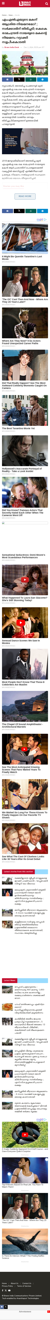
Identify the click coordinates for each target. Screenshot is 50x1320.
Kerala (17, 15)
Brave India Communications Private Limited (22, 1296)
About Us (14, 1284)
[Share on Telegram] (42, 79)
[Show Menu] (3, 3)
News (11, 15)
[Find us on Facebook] (2, 1290)
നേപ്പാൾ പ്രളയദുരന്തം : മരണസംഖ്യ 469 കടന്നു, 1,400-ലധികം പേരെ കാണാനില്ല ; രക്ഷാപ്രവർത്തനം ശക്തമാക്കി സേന (30, 993)
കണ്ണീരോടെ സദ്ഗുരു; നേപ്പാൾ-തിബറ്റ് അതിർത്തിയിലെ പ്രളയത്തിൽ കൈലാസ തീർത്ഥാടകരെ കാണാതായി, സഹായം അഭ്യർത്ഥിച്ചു (30, 928)
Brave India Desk (12, 47)
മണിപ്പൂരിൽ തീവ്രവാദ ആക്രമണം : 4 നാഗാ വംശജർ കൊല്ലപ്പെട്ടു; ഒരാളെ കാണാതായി (31, 913)
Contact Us (26, 1284)
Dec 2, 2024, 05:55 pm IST (34, 47)
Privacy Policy (7, 1286)
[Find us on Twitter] (6, 1290)
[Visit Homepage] (25, 3)
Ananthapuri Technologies (28, 1298)
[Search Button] (46, 3)
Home (4, 15)
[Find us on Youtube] (9, 1290)
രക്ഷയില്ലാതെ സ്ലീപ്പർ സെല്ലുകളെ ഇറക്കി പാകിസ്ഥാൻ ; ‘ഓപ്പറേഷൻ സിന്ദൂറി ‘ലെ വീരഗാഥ (31, 881)
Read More (25, 196)
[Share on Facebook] (7, 79)
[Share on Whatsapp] (30, 79)
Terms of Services (24, 1286)
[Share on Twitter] (19, 79)
